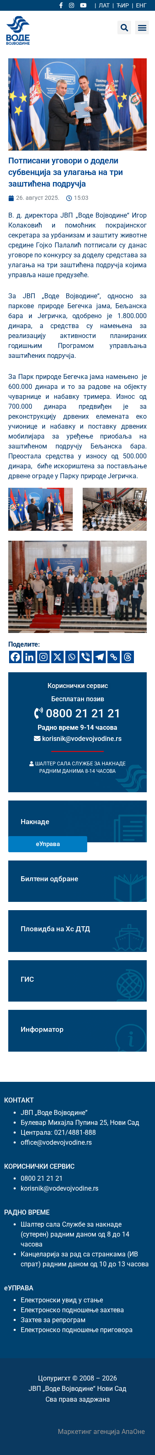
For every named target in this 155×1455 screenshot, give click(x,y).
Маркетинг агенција (90, 1432)
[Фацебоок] (15, 657)
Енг (141, 5)
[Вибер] (85, 657)
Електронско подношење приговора (77, 1330)
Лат (104, 5)
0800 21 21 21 (82, 713)
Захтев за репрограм (53, 1320)
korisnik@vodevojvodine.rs (81, 739)
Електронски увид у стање (62, 1300)
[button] (142, 27)
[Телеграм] (99, 657)
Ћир (123, 5)
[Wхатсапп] (71, 657)
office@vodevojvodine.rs (56, 1142)
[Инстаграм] (43, 657)
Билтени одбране (49, 879)
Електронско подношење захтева (72, 1310)
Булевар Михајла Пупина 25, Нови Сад (80, 1123)
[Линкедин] (29, 657)
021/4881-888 (75, 1132)
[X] (57, 657)
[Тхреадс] (128, 657)
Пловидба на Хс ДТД (55, 929)
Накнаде (35, 821)
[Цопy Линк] (113, 657)
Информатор (42, 1029)
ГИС (27, 979)
